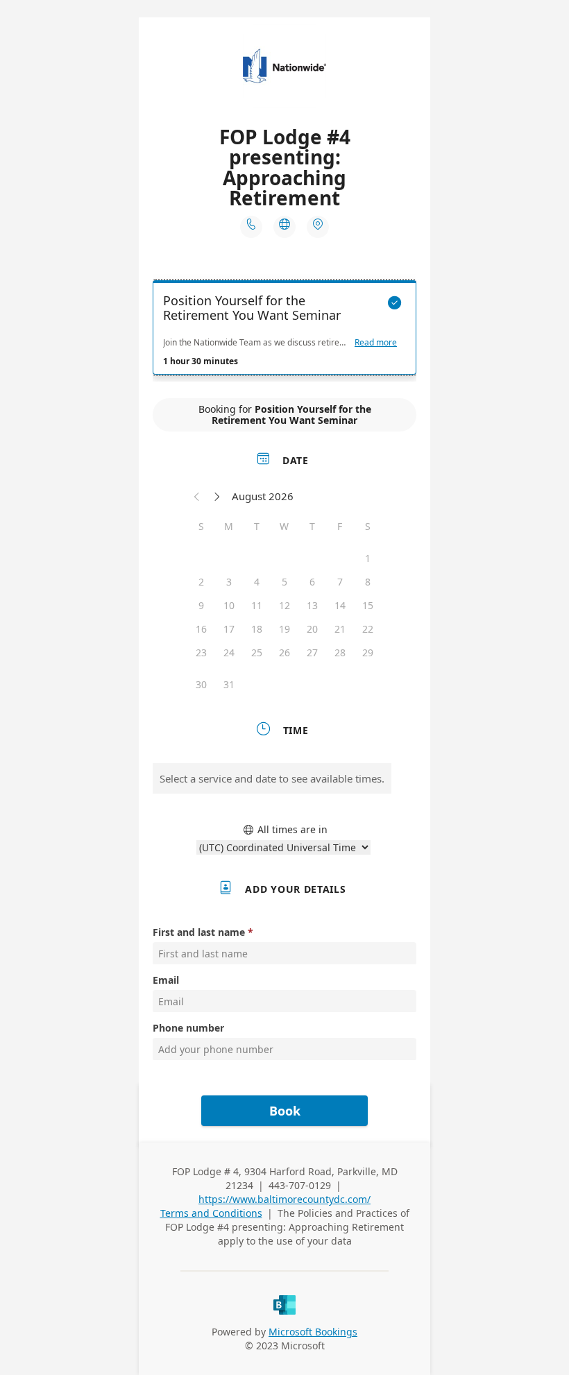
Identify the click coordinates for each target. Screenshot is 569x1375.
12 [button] (284, 605)
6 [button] (312, 581)
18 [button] (256, 628)
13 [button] (312, 605)
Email (166, 980)
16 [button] (201, 628)
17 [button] (229, 628)
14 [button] (340, 605)
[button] (197, 496)
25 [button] (256, 652)
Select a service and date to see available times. (272, 778)
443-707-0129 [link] (300, 1185)
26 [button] (284, 652)
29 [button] (367, 652)
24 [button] (229, 652)
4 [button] (257, 581)
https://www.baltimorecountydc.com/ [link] (284, 1199)
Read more (376, 343)
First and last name (199, 932)
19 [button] (284, 628)
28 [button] (340, 652)
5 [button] (284, 581)
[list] (284, 331)
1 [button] (368, 558)
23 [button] (201, 652)
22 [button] (367, 628)
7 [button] (340, 581)
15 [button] (367, 605)
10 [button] (229, 605)
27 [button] (312, 652)
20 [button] (312, 628)
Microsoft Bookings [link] (313, 1331)
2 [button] (201, 581)
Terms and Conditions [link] (211, 1213)
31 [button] (229, 684)
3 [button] (229, 581)
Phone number (188, 1027)
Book (284, 1110)
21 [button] (340, 628)
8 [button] (368, 581)
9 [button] (201, 605)
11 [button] (256, 605)
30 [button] (201, 684)
